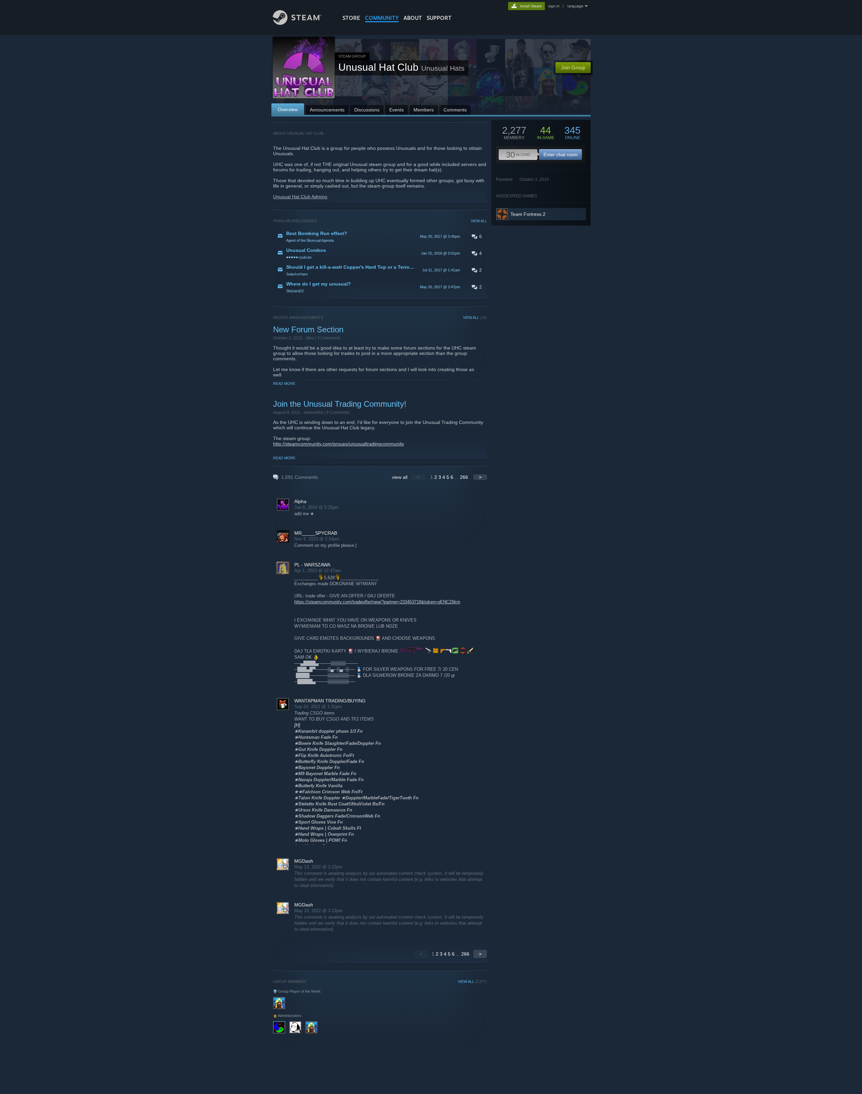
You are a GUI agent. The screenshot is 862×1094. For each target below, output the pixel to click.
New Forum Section (308, 329)
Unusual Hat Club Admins (300, 196)
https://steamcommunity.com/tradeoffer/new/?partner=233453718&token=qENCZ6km (377, 601)
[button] (380, 236)
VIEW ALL (479, 221)
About (412, 17)
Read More (284, 384)
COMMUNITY (382, 17)
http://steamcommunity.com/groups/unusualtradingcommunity (338, 443)
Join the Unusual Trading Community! (339, 403)
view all (399, 477)
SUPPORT (439, 17)
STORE (351, 17)
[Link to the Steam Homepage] (297, 23)
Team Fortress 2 (527, 214)
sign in (553, 6)
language (575, 6)
